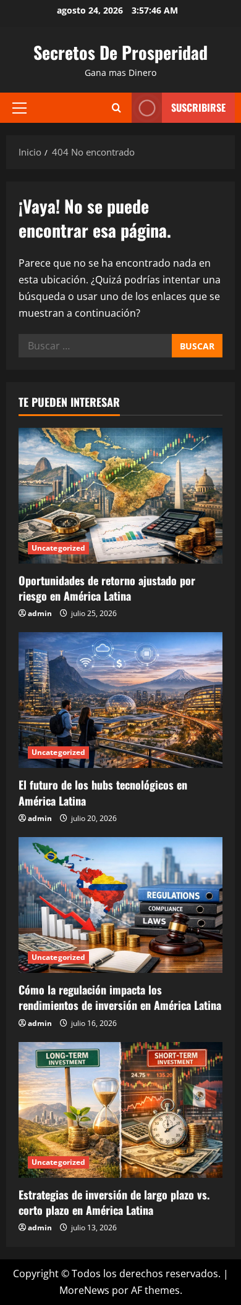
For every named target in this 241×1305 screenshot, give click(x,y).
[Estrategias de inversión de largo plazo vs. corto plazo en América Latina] (120, 1110)
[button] (19, 107)
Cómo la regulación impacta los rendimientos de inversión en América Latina (120, 997)
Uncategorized (58, 548)
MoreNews (84, 1290)
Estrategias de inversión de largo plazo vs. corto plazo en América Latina (114, 1202)
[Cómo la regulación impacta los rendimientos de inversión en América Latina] (120, 905)
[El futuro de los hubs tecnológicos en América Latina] (120, 700)
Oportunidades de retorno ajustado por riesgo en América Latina (107, 588)
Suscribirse (198, 107)
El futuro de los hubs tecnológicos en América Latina (103, 792)
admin (40, 613)
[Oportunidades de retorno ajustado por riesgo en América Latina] (120, 496)
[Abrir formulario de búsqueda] (116, 108)
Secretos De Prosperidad (120, 52)
